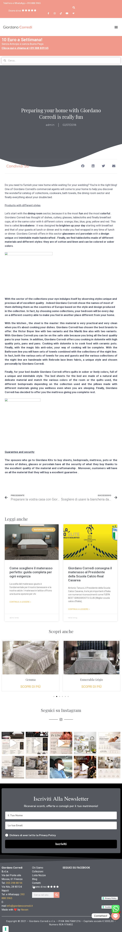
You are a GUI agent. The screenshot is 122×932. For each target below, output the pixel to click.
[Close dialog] (92, 431)
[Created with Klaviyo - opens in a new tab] (61, 503)
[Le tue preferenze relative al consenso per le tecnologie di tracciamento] (6, 929)
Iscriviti (61, 489)
